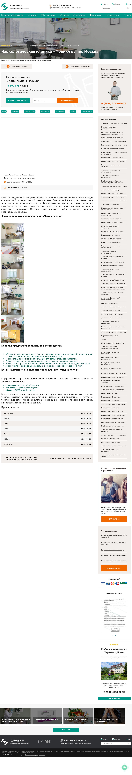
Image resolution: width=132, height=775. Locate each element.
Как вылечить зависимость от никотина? (114, 561)
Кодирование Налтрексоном (112, 411)
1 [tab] (113, 636)
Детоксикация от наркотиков (112, 386)
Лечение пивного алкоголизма (112, 389)
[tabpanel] (114, 615)
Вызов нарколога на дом (110, 442)
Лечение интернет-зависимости (113, 283)
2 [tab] (115, 636)
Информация (45, 111)
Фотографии (60, 111)
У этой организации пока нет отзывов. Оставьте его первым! (54, 45)
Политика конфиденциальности (35, 755)
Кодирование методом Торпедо (113, 193)
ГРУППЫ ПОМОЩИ (49, 15)
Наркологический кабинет (111, 242)
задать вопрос (113, 568)
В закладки (21, 45)
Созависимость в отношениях (112, 138)
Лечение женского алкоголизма (113, 404)
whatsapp (117, 4)
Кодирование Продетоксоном (112, 157)
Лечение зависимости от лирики (113, 332)
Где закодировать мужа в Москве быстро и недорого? (114, 536)
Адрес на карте (30, 111)
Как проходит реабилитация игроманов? (114, 555)
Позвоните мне (67, 100)
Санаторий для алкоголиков (111, 238)
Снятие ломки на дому (109, 303)
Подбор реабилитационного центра (112, 550)
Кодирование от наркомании (112, 222)
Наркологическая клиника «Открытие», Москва (69, 458)
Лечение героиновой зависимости (114, 446)
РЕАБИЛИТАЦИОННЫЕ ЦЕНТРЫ (13, 15)
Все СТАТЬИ (66, 729)
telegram (105, 4)
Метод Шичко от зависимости (112, 148)
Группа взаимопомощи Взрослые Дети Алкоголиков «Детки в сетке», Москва (21, 458)
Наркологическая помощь (111, 336)
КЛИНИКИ (34, 15)
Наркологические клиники (19, 67)
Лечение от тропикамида (110, 190)
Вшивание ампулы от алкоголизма (114, 145)
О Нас (129, 15)
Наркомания (80, 15)
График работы (87, 111)
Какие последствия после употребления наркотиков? (113, 543)
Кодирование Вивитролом (111, 397)
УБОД (103, 339)
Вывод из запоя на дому (110, 438)
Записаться (114, 519)
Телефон (15, 111)
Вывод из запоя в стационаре (112, 231)
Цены (4, 111)
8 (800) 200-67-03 (62, 6)
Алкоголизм (96, 15)
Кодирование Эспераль (110, 408)
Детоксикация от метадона (111, 318)
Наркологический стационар (112, 265)
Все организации (114, 698)
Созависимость (113, 15)
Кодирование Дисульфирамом (112, 377)
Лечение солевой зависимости (112, 343)
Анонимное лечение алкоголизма (113, 435)
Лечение (66, 15)
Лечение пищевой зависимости (113, 280)
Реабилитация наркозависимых (113, 422)
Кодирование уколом (109, 393)
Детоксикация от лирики (110, 310)
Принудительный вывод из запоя (113, 373)
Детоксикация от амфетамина (112, 262)
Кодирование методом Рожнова (113, 161)
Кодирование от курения (110, 235)
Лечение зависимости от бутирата (114, 197)
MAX (129, 4)
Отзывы (72, 111)
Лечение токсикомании (110, 204)
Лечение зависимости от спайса (113, 307)
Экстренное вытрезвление (111, 219)
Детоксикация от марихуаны (112, 314)
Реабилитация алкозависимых (112, 426)
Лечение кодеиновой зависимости (114, 201)
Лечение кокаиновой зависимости (114, 186)
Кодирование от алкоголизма (112, 419)
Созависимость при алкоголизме (113, 141)
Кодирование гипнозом (110, 400)
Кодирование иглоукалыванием (113, 415)
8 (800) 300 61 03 (114, 692)
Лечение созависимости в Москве (114, 123)
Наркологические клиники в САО (80, 67)
